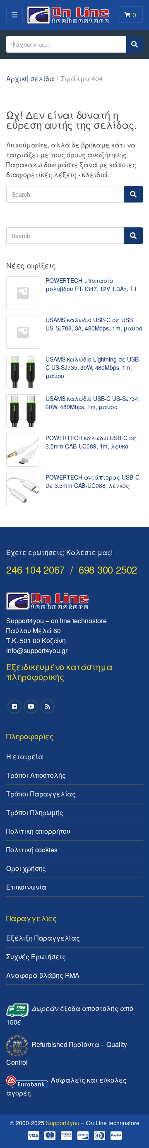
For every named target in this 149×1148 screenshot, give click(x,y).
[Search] (133, 194)
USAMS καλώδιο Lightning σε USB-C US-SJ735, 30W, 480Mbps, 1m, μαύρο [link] (93, 367)
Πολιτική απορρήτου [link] (38, 831)
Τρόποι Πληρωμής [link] (34, 812)
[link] (22, 292)
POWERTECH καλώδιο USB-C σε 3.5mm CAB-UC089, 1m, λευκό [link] (91, 442)
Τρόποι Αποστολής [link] (35, 775)
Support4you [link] (62, 1123)
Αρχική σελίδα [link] (30, 78)
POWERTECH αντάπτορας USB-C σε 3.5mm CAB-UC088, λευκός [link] (92, 481)
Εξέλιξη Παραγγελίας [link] (43, 938)
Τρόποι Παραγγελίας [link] (41, 793)
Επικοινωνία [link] (26, 887)
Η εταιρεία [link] (24, 756)
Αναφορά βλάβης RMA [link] (42, 975)
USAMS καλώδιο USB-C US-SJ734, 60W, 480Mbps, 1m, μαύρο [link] (93, 402)
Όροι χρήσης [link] (26, 868)
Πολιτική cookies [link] (31, 849)
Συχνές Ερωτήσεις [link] (35, 956)
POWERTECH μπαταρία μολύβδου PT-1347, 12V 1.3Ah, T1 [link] (91, 284)
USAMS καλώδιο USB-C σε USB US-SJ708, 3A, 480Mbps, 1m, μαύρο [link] (94, 324)
